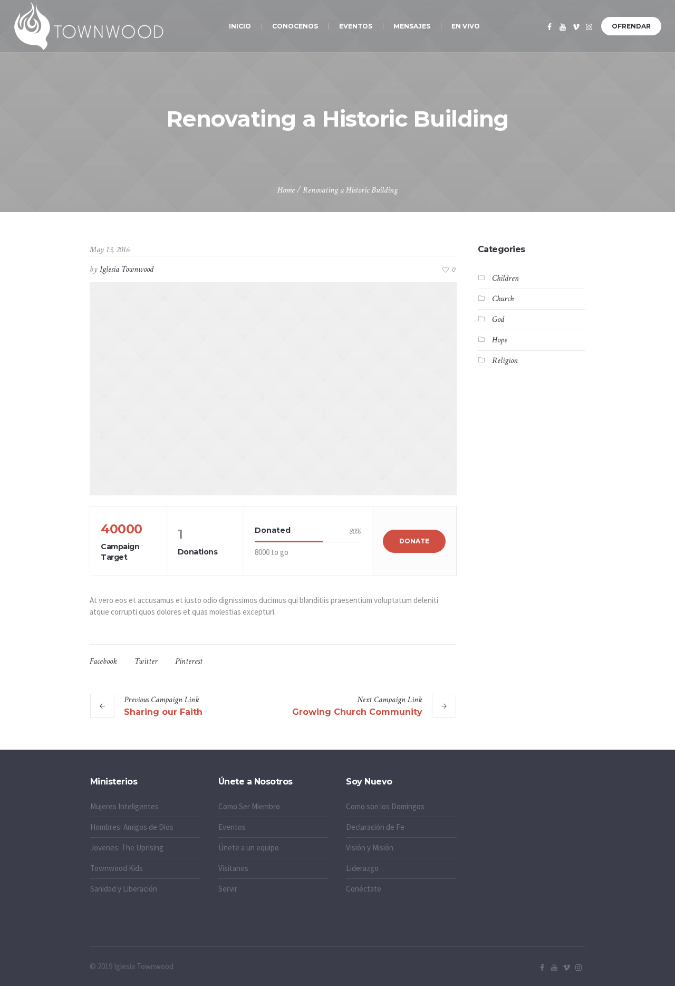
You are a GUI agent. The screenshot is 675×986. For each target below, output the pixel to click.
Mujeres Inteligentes (124, 806)
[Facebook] (549, 27)
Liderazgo (362, 868)
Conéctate (363, 889)
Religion (505, 360)
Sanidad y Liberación (123, 889)
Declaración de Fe (375, 827)
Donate (414, 541)
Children (505, 278)
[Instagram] (589, 27)
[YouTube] (562, 27)
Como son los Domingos (385, 806)
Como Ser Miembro (249, 806)
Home (286, 190)
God (498, 319)
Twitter (146, 661)
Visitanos (233, 868)
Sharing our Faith (163, 712)
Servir (227, 889)
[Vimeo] (576, 27)
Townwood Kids (116, 868)
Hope (499, 340)
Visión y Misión (369, 848)
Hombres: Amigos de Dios (131, 827)
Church (503, 298)
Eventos (232, 827)
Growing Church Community (357, 712)
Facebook (103, 661)
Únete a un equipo (248, 848)
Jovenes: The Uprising (126, 848)
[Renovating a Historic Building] (273, 388)
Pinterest (188, 661)
